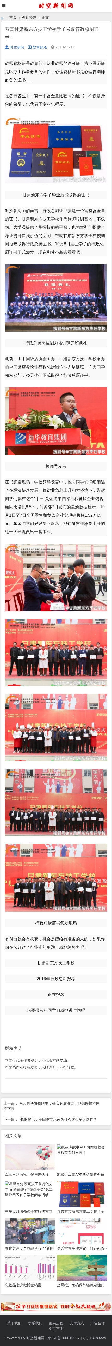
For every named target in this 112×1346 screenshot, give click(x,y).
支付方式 (77, 1323)
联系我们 (35, 1323)
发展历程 (56, 1323)
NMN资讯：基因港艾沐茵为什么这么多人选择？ (58, 1119)
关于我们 (14, 1323)
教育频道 (29, 17)
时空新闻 (17, 47)
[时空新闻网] (2, 17)
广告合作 (97, 1323)
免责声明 (56, 1329)
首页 (13, 17)
